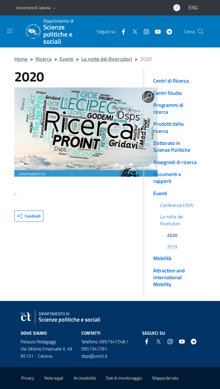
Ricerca (44, 59)
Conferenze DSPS (177, 205)
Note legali (53, 378)
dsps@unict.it (94, 355)
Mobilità (162, 258)
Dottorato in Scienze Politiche (171, 146)
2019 (172, 246)
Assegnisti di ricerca (175, 162)
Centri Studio (167, 93)
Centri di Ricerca (171, 81)
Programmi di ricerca (168, 108)
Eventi (66, 59)
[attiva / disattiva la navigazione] (9, 30)
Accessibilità (85, 378)
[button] (54, 7)
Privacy (27, 378)
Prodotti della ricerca (168, 127)
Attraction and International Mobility (169, 277)
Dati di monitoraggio (124, 378)
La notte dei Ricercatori (106, 59)
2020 (172, 235)
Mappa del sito (165, 378)
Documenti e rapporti (167, 177)
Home (21, 59)
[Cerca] (200, 31)
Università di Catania (33, 8)
